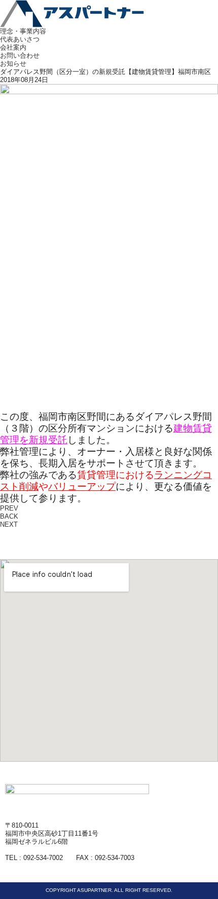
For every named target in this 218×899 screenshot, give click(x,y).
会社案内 (13, 47)
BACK (9, 516)
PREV (9, 508)
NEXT (9, 524)
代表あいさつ (20, 39)
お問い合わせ (20, 55)
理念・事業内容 (23, 31)
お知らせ (13, 63)
